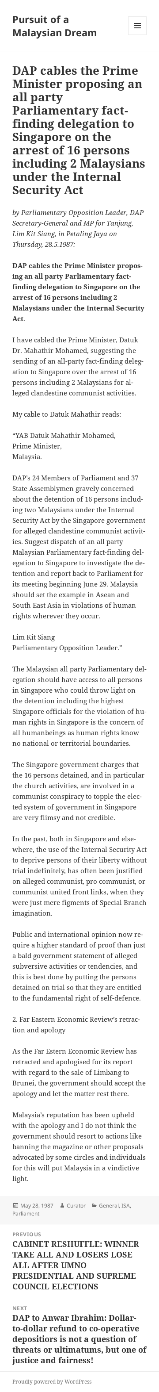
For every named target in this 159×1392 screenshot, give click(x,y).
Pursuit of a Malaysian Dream (54, 25)
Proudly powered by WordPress (51, 1381)
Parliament (25, 1213)
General (109, 1205)
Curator (76, 1205)
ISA (125, 1205)
